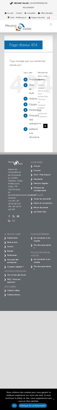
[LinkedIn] (9, 220)
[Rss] (13, 216)
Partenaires (35, 110)
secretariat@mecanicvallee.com (22, 195)
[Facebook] (9, 216)
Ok (14, 405)
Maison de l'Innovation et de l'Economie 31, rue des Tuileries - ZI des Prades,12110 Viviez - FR (15, 178)
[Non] (53, 399)
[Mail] (13, 220)
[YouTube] (18, 216)
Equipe (33, 104)
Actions (33, 98)
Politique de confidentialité (32, 405)
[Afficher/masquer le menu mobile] (51, 24)
